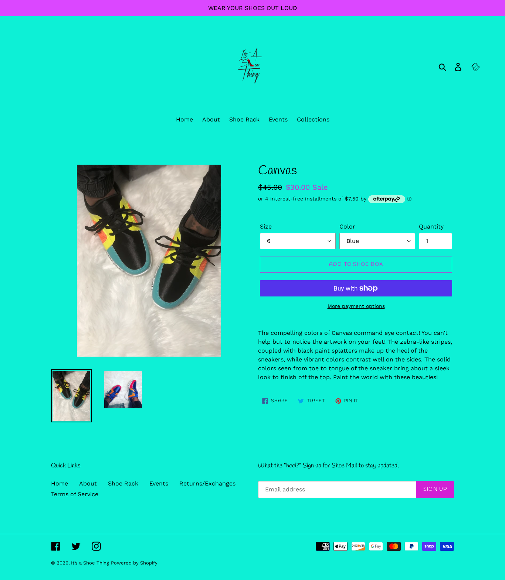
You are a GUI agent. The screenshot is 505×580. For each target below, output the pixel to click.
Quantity (431, 226)
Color (347, 226)
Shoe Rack (123, 483)
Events (158, 483)
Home (59, 483)
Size (266, 226)
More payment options (356, 306)
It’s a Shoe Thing (90, 563)
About (88, 483)
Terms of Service (74, 494)
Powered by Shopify (134, 563)
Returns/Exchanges (207, 483)
